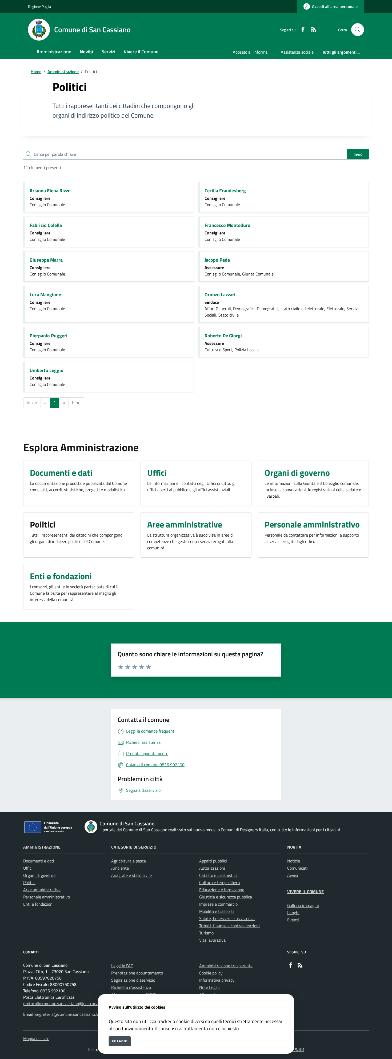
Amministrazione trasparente (226, 965)
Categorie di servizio (133, 847)
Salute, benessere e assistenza (227, 918)
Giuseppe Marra (46, 259)
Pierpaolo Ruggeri (48, 335)
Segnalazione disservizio (133, 980)
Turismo (206, 933)
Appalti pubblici (213, 861)
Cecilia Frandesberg (225, 190)
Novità (294, 847)
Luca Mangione (45, 294)
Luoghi (293, 912)
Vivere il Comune (305, 891)
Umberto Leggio (46, 370)
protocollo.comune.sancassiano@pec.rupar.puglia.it (69, 1003)
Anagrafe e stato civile (131, 875)
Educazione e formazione (221, 889)
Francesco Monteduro (227, 225)
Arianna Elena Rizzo (50, 190)
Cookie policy (211, 973)
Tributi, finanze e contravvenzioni (229, 925)
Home (36, 71)
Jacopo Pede (217, 259)
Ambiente (120, 868)
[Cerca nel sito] (357, 29)
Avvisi (292, 875)
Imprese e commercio (218, 904)
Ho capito (119, 1041)
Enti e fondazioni (38, 904)
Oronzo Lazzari (220, 294)
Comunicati (297, 868)
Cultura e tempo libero (219, 882)
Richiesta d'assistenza (131, 987)
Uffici (28, 868)
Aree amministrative (42, 889)
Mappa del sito (36, 1038)
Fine (76, 402)
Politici (29, 882)
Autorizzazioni (212, 868)
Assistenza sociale (297, 52)
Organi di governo (39, 875)
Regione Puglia (39, 6)
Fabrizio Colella (46, 225)
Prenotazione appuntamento (137, 973)
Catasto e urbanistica (218, 875)
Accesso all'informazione (255, 52)
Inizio (32, 402)
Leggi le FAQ (122, 965)
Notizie (293, 861)
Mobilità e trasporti (216, 911)
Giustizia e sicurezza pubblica (225, 897)
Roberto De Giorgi (223, 335)
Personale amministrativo (46, 897)
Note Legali (209, 987)
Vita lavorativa (212, 940)
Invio (358, 154)
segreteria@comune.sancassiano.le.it (68, 1014)
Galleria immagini (303, 905)
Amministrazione (63, 71)
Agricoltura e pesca (128, 861)
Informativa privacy (216, 980)
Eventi (293, 920)
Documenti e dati (38, 861)
